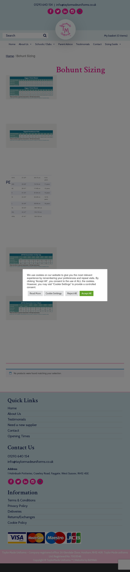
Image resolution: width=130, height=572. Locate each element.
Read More (35, 293)
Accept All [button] (86, 293)
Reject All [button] (72, 293)
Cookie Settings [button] (54, 293)
